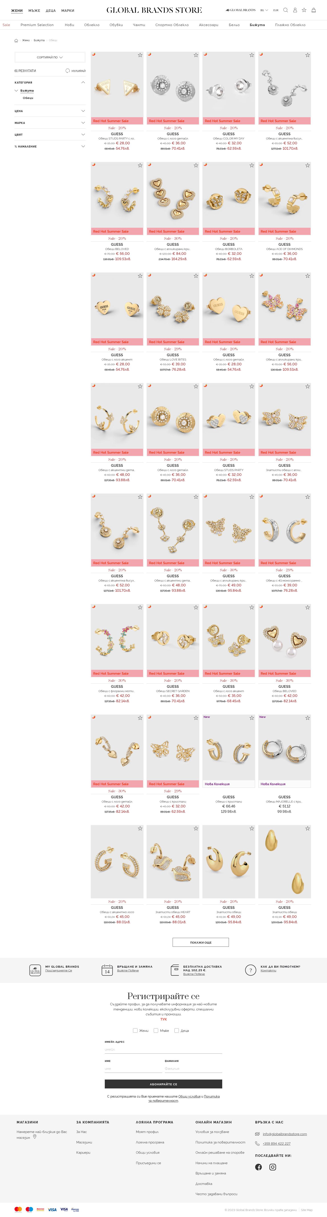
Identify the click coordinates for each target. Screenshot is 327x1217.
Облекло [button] (92, 24)
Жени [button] (17, 10)
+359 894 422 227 (277, 1143)
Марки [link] (67, 10)
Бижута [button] (257, 24)
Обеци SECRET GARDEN (173, 691)
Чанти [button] (139, 24)
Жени (26, 40)
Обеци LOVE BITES (173, 359)
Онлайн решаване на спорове (220, 1152)
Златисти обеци (228, 912)
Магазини (84, 1142)
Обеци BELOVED (117, 249)
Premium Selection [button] (37, 24)
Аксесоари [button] (208, 24)
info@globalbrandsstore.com (285, 1133)
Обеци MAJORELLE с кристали (288, 801)
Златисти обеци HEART (172, 912)
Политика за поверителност (220, 1142)
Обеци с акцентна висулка (285, 138)
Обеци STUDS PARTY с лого (118, 138)
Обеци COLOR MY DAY (228, 138)
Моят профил (147, 1131)
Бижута (39, 40)
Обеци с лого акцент (117, 359)
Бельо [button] (234, 24)
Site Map (307, 1210)
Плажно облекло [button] (290, 24)
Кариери (83, 1152)
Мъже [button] (34, 10)
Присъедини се (148, 1162)
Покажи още (201, 942)
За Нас (81, 1131)
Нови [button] (69, 24)
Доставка (204, 1183)
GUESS (117, 133)
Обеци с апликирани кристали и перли (294, 359)
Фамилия (172, 1061)
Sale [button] (6, 24)
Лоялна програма (150, 1142)
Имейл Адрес (115, 1041)
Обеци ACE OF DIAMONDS (284, 249)
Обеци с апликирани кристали (176, 249)
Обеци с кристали (173, 801)
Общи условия (189, 1096)
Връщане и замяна (211, 1173)
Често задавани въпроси (216, 1193)
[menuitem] (7, 24)
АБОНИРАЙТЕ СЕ (163, 1084)
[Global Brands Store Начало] (154, 9)
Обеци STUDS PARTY (228, 470)
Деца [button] (51, 10)
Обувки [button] (116, 24)
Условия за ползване (212, 1131)
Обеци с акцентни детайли (119, 470)
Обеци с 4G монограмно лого (287, 580)
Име (108, 1061)
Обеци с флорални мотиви (118, 691)
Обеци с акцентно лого (117, 912)
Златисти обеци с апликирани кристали (295, 470)
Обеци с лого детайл (172, 138)
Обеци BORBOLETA (228, 249)
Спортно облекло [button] (172, 24)
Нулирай (78, 71)
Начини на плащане (212, 1162)
